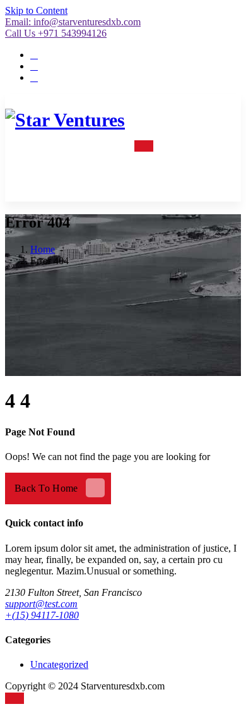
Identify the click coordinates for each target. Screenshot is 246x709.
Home (59, 145)
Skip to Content (36, 10)
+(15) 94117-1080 (42, 615)
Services (102, 145)
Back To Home (46, 488)
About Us (179, 145)
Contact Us (176, 172)
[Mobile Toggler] (143, 146)
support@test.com (41, 603)
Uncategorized (59, 664)
